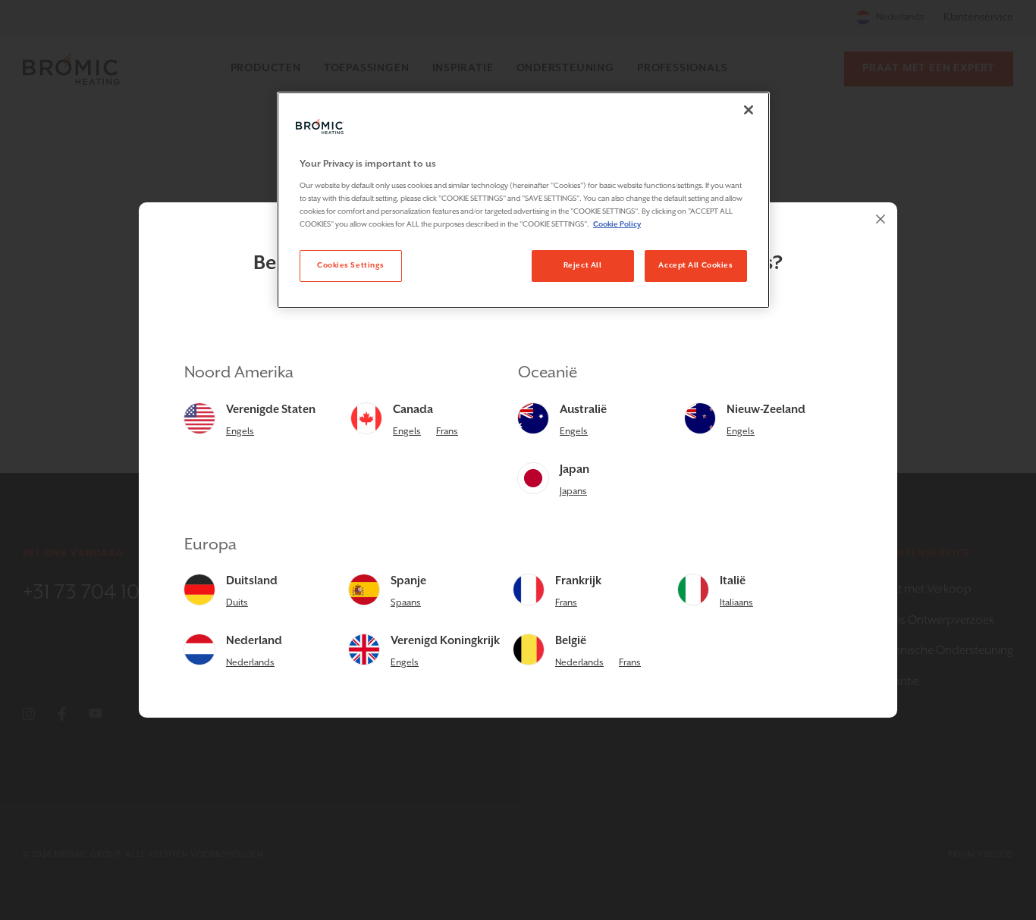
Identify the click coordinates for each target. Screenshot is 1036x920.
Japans (573, 491)
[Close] (880, 219)
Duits (237, 603)
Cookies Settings (351, 265)
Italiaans (736, 603)
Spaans (406, 603)
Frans (447, 431)
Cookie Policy (617, 224)
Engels (240, 431)
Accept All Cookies (695, 265)
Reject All (583, 265)
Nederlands (250, 662)
